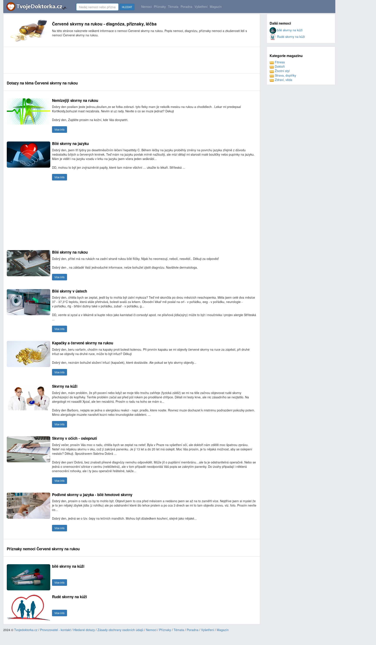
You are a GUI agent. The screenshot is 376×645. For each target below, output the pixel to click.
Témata (173, 6)
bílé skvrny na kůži (289, 30)
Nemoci (146, 6)
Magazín (216, 6)
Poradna (186, 6)
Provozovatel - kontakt (55, 630)
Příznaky (160, 6)
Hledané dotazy (84, 630)
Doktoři (279, 66)
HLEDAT (127, 7)
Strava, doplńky (285, 75)
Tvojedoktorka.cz (25, 630)
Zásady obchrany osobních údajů (120, 630)
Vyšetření (201, 6)
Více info (59, 129)
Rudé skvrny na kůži (290, 36)
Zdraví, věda (283, 79)
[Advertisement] (86, 60)
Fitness (279, 62)
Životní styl (282, 71)
